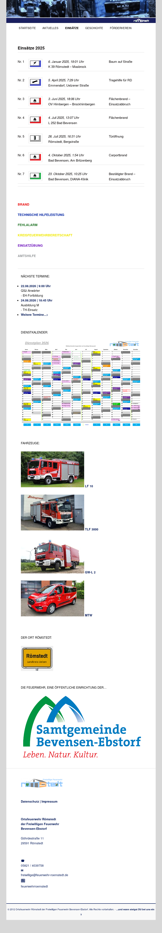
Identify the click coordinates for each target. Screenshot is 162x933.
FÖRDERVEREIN (120, 28)
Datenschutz (30, 801)
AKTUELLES (50, 28)
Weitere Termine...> (34, 314)
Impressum (49, 801)
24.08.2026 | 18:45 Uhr (36, 300)
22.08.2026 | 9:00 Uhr (36, 286)
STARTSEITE (27, 28)
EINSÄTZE (72, 28)
